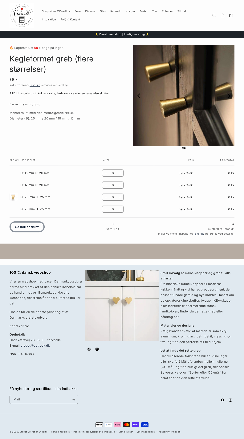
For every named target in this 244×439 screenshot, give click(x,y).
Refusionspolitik (60, 431)
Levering (35, 85)
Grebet (23, 431)
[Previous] (138, 95)
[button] (56, 11)
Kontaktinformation (170, 431)
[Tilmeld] (74, 399)
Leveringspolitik (146, 431)
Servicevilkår (126, 431)
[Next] (228, 95)
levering (199, 233)
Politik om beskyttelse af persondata (94, 431)
